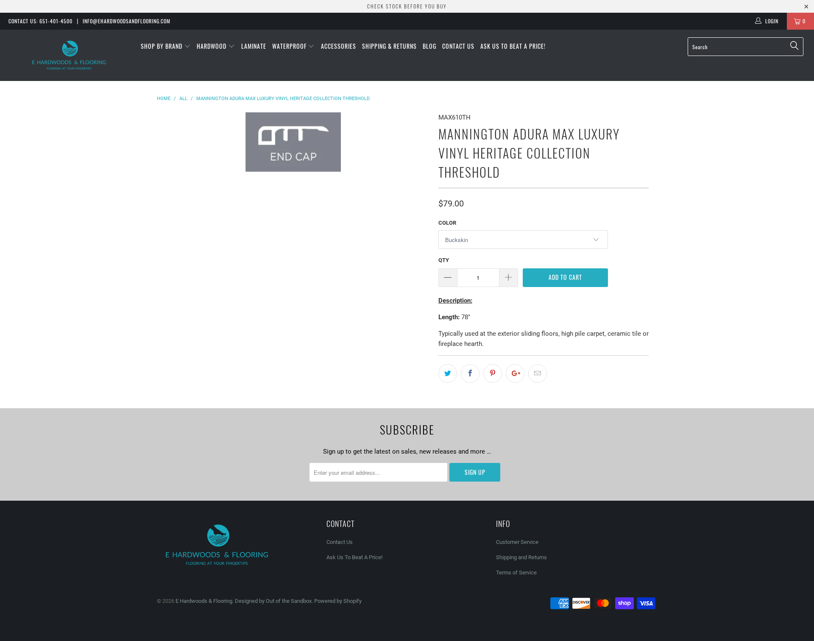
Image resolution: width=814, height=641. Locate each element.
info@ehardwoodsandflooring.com (126, 21)
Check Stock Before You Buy (407, 6)
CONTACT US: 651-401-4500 (40, 21)
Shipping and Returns (521, 557)
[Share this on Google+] (515, 373)
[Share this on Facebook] (470, 373)
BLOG (429, 46)
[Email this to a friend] (537, 373)
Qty (443, 260)
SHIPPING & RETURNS (389, 46)
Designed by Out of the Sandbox (273, 601)
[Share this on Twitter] (447, 373)
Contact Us (458, 46)
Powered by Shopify (338, 601)
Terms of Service (516, 572)
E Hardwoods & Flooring (204, 601)
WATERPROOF (290, 46)
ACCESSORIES (338, 46)
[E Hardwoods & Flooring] (69, 55)
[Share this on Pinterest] (492, 373)
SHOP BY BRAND (162, 46)
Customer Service (517, 542)
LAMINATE (253, 46)
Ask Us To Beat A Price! (513, 46)
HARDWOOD (212, 46)
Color (447, 223)
